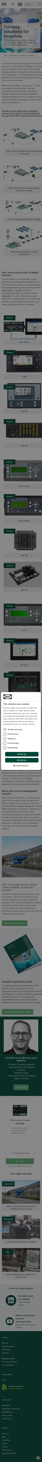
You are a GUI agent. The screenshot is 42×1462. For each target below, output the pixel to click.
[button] (21, 765)
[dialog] (21, 731)
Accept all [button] (21, 754)
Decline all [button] (22, 760)
